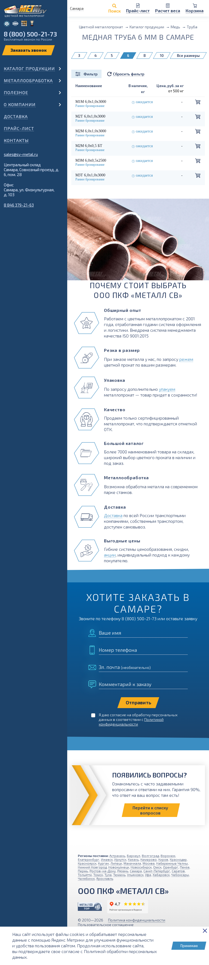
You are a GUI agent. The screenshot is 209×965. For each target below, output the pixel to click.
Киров (163, 859)
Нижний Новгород (92, 867)
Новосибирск (141, 867)
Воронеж (168, 856)
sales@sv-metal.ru (21, 154)
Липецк (116, 863)
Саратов (178, 871)
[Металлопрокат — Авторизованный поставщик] (90, 906)
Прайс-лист (19, 128)
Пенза (184, 867)
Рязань (122, 871)
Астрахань (117, 856)
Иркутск (120, 859)
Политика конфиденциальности (136, 920)
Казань (133, 859)
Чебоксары (180, 875)
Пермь (83, 871)
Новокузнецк (118, 867)
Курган (103, 863)
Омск (157, 867)
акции (110, 554)
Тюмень (119, 875)
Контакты (16, 140)
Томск (98, 875)
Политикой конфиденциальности (131, 721)
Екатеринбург (88, 859)
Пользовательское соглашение (106, 924)
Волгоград (150, 856)
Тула (108, 875)
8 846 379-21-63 (19, 204)
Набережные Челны (172, 863)
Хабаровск (161, 875)
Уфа (148, 875)
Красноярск (87, 863)
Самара (136, 871)
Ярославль (104, 878)
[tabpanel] (138, 246)
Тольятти (85, 875)
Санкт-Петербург (156, 871)
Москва (149, 863)
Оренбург (170, 867)
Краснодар (178, 859)
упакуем (167, 389)
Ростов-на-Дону (103, 871)
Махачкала (132, 863)
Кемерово (148, 859)
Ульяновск (135, 875)
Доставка (16, 116)
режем (186, 359)
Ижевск (107, 859)
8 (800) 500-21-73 (30, 34)
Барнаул (133, 856)
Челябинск (86, 878)
